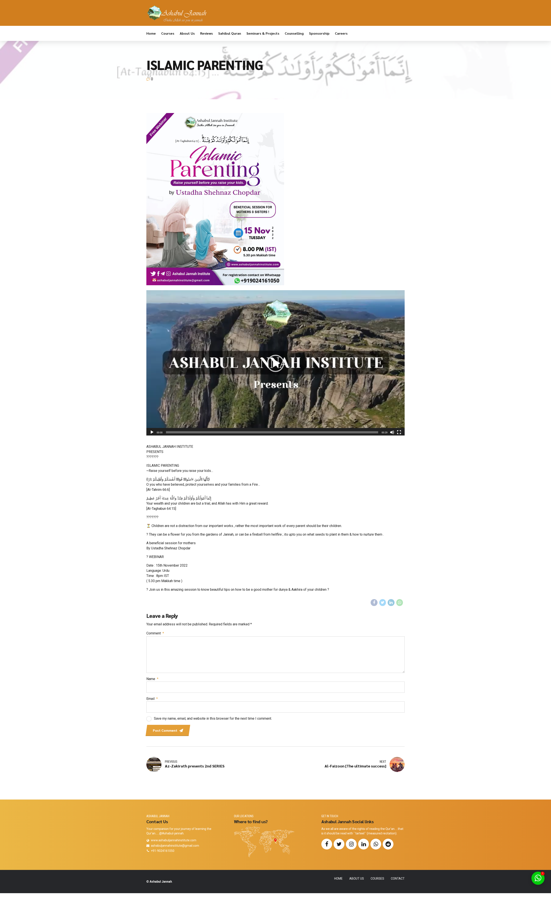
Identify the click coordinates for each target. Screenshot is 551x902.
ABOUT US (356, 878)
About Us (187, 33)
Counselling (294, 33)
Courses (167, 33)
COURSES (377, 878)
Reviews (206, 33)
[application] (275, 363)
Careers (341, 33)
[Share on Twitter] (382, 602)
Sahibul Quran (229, 33)
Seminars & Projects (262, 33)
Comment (155, 633)
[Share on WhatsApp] (399, 602)
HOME (338, 878)
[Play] (152, 432)
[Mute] (392, 432)
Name (152, 679)
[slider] (272, 432)
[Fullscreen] (399, 432)
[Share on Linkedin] (391, 602)
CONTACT (398, 878)
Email (152, 699)
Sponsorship (319, 33)
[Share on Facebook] (374, 602)
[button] (275, 363)
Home (151, 33)
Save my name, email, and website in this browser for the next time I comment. (213, 718)
